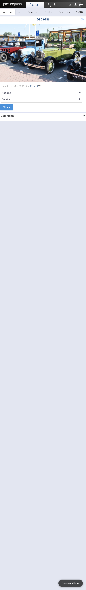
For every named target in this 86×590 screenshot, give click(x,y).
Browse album (71, 583)
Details (6, 99)
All (19, 12)
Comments (7, 115)
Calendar (33, 12)
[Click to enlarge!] (43, 53)
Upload (71, 4)
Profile (49, 12)
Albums (7, 12)
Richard (34, 4)
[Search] (81, 12)
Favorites (64, 12)
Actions (6, 92)
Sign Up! (53, 4)
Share (6, 107)
